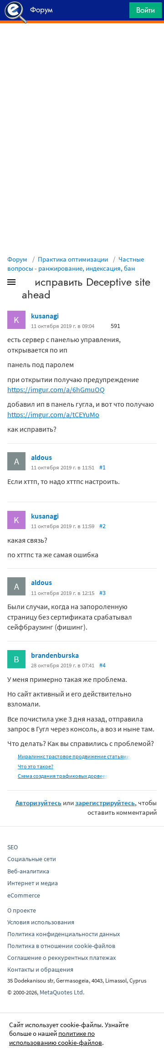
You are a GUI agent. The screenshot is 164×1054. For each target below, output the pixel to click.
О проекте (21, 910)
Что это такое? (35, 766)
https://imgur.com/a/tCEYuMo (53, 414)
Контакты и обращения (40, 969)
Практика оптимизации (73, 259)
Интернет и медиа (32, 883)
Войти (145, 10)
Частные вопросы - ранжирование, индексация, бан (75, 263)
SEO (12, 847)
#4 (102, 665)
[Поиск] (119, 12)
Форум (17, 259)
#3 (102, 593)
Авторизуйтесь (38, 802)
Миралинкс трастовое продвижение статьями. (74, 756)
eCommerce (23, 895)
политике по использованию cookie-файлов (55, 1038)
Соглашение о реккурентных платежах (61, 957)
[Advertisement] (82, 46)
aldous (41, 457)
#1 (102, 467)
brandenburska (55, 655)
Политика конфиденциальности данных (63, 934)
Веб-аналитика (28, 871)
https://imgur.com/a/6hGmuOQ (56, 389)
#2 (102, 526)
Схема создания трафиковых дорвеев (63, 775)
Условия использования (40, 922)
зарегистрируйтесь (105, 802)
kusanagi (45, 315)
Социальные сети (31, 859)
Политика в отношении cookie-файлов (61, 946)
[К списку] (26, 283)
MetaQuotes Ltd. (62, 992)
